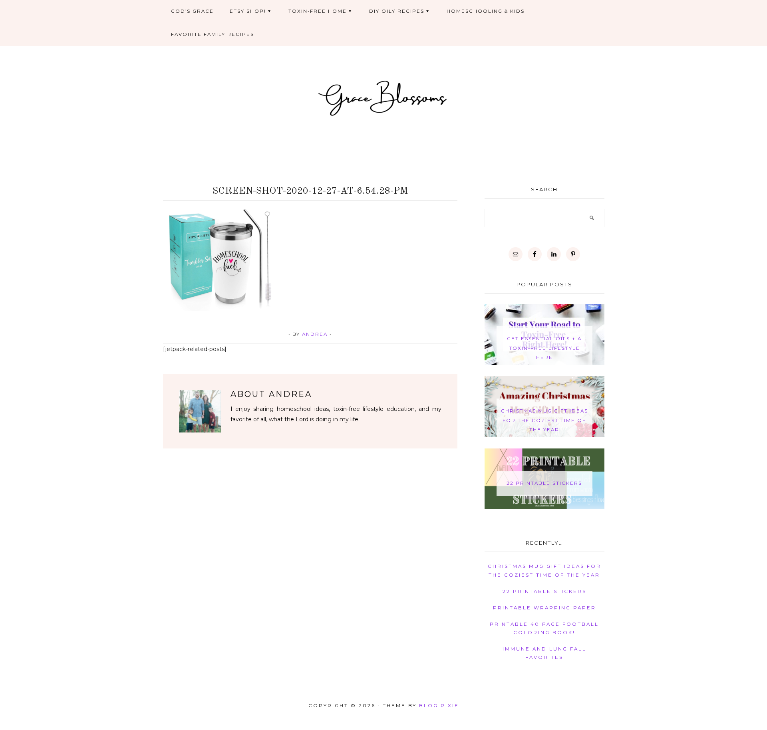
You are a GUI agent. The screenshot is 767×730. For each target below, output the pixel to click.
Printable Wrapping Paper (544, 608)
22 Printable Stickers (544, 483)
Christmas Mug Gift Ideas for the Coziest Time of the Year (544, 420)
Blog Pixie (439, 705)
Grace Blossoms (383, 97)
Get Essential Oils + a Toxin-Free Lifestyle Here (544, 348)
